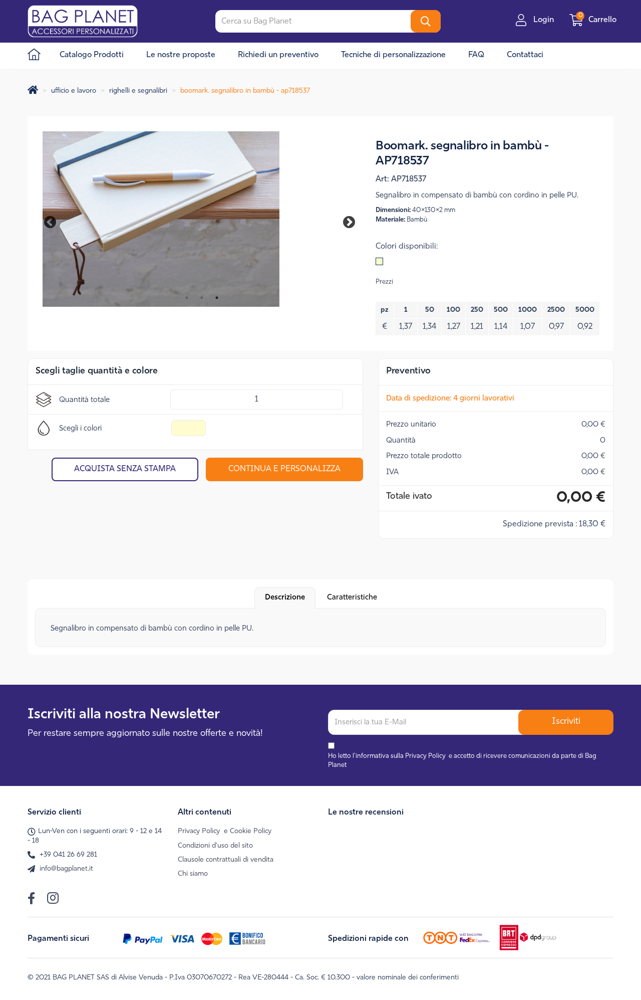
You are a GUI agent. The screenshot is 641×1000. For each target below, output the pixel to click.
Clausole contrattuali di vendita (225, 860)
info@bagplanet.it (66, 869)
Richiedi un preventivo (278, 55)
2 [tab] (202, 298)
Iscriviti (566, 721)
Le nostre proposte (180, 55)
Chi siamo (193, 874)
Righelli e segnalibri (138, 91)
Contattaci (525, 55)
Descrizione (285, 598)
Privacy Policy (425, 756)
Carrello (598, 20)
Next (342, 221)
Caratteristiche (352, 598)
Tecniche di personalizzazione (393, 55)
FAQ (476, 55)
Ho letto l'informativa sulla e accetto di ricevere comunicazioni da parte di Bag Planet (462, 761)
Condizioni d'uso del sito (215, 846)
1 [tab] (187, 298)
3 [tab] (217, 298)
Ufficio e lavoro (73, 91)
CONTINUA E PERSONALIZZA (284, 469)
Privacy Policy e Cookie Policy (224, 831)
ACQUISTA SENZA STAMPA (125, 469)
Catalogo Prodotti (92, 55)
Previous (55, 221)
